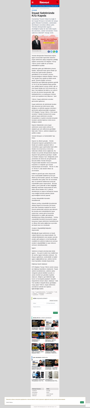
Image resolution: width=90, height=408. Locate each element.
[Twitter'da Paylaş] (51, 52)
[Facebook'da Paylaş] (49, 52)
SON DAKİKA (34, 392)
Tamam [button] (82, 402)
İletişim (48, 390)
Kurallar (48, 395)
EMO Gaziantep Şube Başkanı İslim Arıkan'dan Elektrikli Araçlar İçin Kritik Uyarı (38, 352)
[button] (32, 2)
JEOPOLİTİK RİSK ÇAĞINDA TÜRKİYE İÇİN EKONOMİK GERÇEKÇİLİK (50, 352)
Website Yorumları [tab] (54, 300)
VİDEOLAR (34, 395)
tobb (56, 292)
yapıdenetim (35, 294)
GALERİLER (34, 394)
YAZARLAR (34, 390)
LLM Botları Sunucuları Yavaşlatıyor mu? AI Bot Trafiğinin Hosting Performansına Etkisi (38, 380)
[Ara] (57, 2)
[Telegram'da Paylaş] (57, 52)
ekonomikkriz (49, 293)
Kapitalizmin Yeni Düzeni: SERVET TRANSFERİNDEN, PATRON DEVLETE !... (51, 329)
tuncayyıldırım (50, 292)
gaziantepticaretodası (40, 292)
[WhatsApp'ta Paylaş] (54, 52)
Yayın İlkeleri (49, 394)
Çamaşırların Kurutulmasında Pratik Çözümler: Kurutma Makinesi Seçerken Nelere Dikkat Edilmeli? (51, 380)
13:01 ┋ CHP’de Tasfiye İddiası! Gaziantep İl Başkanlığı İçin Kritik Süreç (48, 5)
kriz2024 (42, 294)
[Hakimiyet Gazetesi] (44, 2)
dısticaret (35, 293)
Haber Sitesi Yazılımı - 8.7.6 (52, 406)
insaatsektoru (41, 293)
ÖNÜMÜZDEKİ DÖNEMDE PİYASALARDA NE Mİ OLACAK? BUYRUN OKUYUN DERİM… (38, 340)
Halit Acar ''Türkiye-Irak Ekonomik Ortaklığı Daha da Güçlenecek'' (50, 340)
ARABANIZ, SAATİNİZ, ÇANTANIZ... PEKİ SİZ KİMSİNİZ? (38, 329)
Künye (47, 392)
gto (33, 292)
